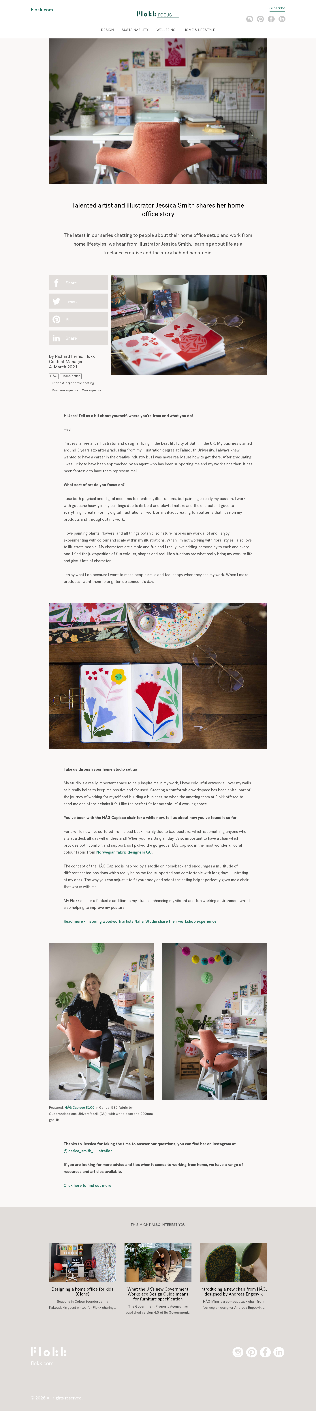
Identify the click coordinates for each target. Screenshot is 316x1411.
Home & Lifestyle (199, 30)
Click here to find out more (87, 1186)
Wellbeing (166, 30)
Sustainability (135, 30)
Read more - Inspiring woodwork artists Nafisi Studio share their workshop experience (140, 922)
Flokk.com (42, 10)
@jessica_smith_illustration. (88, 1151)
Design (107, 30)
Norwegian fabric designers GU (124, 852)
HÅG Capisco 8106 (80, 1108)
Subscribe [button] (277, 8)
